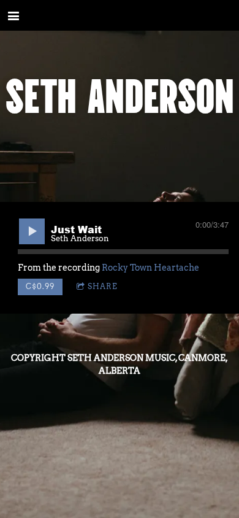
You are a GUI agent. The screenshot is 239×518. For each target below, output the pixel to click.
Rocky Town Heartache (150, 268)
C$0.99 (40, 286)
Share (103, 286)
